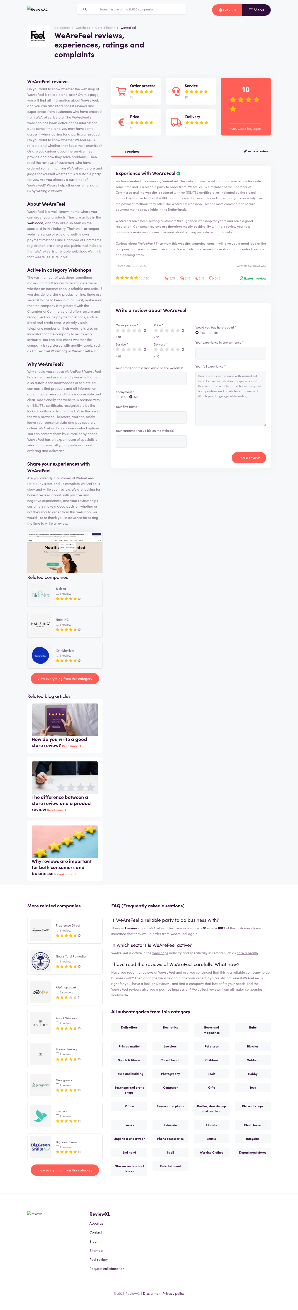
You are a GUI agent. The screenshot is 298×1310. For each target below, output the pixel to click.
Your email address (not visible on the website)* (149, 368)
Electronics (170, 1027)
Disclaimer (151, 1293)
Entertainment (170, 1166)
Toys (253, 1087)
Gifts (211, 1087)
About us (96, 1223)
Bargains (252, 1138)
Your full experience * (210, 366)
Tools (211, 1073)
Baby (253, 1027)
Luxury (129, 1125)
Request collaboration (106, 1268)
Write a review (257, 151)
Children (211, 1060)
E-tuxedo (170, 1125)
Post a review (249, 457)
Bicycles (253, 1046)
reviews (215, 989)
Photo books (253, 1125)
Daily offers (129, 1027)
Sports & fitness (129, 1060)
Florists (211, 1125)
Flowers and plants (170, 1106)
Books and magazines (212, 1029)
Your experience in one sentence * (219, 342)
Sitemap (96, 1250)
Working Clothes (211, 1152)
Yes (122, 397)
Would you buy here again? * (216, 327)
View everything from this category (65, 678)
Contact (95, 1232)
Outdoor (253, 1060)
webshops (160, 952)
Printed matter (129, 1046)
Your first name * (128, 406)
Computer (170, 1087)
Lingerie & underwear (129, 1138)
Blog (93, 1241)
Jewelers (170, 1046)
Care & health (105, 27)
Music (211, 1138)
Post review (98, 1259)
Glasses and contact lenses (129, 1168)
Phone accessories (170, 1138)
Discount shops (253, 1106)
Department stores (252, 1152)
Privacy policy (174, 1293)
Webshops (82, 27)
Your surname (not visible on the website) (145, 430)
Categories (62, 27)
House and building (129, 1073)
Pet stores (211, 1046)
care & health (247, 952)
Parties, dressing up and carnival (211, 1108)
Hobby (252, 1073)
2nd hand (129, 1152)
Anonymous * (125, 392)
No (136, 397)
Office (129, 1106)
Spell (170, 1152)
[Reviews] (37, 10)
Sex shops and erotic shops (129, 1090)
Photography (170, 1073)
